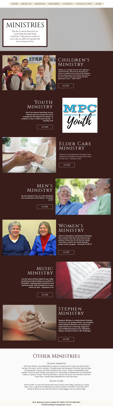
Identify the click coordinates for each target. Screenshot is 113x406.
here (66, 389)
